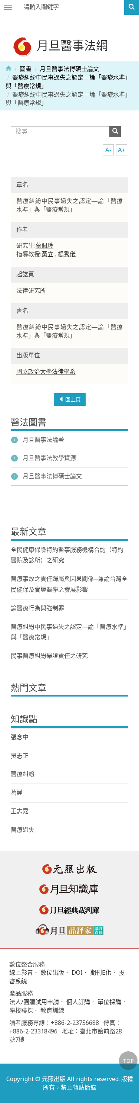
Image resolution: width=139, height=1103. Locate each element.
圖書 (26, 69)
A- (108, 150)
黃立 (47, 254)
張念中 (20, 737)
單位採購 (109, 1002)
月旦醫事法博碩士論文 (69, 69)
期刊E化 (100, 972)
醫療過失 (22, 830)
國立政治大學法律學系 (46, 372)
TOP (128, 1060)
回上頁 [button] (72, 399)
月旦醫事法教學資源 (49, 458)
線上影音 (21, 972)
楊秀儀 (67, 254)
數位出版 (52, 972)
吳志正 (20, 756)
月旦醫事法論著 (43, 440)
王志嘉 (20, 811)
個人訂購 (78, 1002)
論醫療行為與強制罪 (37, 608)
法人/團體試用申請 (34, 1002)
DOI (77, 972)
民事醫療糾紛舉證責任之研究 (49, 656)
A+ (121, 150)
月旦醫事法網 (71, 45)
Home (8, 68)
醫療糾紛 (22, 774)
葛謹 (17, 793)
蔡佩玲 (44, 245)
